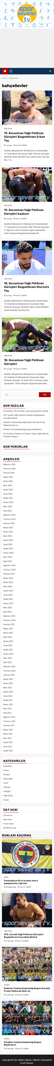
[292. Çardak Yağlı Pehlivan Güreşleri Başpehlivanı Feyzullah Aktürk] (27, 910)
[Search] (50, 71)
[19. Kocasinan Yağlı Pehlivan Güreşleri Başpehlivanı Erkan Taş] (27, 108)
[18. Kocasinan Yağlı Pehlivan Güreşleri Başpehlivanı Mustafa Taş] (27, 258)
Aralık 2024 (8, 548)
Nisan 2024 (8, 582)
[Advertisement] (27, 48)
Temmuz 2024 (9, 570)
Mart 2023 (7, 637)
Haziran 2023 (9, 624)
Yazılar (6, 800)
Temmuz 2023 (9, 620)
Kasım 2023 (8, 603)
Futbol (6, 770)
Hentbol (6, 774)
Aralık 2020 (8, 751)
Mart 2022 (7, 687)
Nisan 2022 (8, 683)
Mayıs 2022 (8, 679)
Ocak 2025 (7, 544)
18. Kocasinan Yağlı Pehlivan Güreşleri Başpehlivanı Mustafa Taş (26, 287)
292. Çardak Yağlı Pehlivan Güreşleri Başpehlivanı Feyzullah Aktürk (23, 935)
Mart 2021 (7, 738)
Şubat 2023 (8, 641)
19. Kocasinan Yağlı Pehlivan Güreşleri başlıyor (24, 211)
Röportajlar (8, 779)
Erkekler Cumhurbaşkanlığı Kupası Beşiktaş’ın (22, 429)
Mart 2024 (7, 586)
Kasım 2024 (8, 553)
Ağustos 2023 (9, 616)
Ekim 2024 (7, 557)
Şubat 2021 (8, 742)
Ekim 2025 (7, 506)
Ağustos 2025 (9, 515)
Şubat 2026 (8, 489)
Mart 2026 (7, 485)
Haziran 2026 (9, 473)
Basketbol (7, 766)
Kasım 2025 (8, 502)
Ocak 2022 (7, 696)
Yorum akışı (8, 824)
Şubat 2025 (8, 540)
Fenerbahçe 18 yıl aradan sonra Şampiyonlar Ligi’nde (25, 411)
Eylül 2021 (7, 713)
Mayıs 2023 (8, 629)
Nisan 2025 (8, 532)
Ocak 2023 (7, 645)
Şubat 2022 (8, 692)
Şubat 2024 (8, 591)
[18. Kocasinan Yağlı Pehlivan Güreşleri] (27, 335)
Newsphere (46, 1060)
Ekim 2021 (7, 708)
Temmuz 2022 (9, 671)
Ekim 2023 (7, 607)
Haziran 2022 (9, 675)
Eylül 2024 (7, 561)
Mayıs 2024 (8, 578)
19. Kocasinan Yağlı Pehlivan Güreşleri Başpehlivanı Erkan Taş (24, 136)
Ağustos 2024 (9, 565)
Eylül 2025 (7, 511)
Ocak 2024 (7, 595)
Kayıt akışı (7, 819)
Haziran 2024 (9, 574)
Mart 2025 (7, 536)
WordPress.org (9, 828)
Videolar (6, 787)
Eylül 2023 (7, 612)
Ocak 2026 (7, 494)
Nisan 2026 (8, 481)
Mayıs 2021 (8, 730)
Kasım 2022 (8, 654)
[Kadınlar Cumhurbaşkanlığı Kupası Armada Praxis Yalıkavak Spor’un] (27, 964)
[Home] (5, 71)
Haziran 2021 (9, 725)
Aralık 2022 (8, 650)
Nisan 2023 (8, 633)
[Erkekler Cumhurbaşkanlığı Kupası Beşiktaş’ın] (27, 1018)
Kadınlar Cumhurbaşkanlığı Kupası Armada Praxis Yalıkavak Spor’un (27, 989)
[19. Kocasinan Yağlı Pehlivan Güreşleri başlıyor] (27, 184)
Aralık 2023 (8, 599)
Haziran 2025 (9, 523)
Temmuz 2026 (9, 469)
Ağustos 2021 (9, 717)
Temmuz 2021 (9, 721)
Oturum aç (7, 815)
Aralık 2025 (8, 498)
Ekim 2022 (7, 658)
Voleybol (7, 791)
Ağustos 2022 (9, 666)
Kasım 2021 (8, 704)
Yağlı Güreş (8, 128)
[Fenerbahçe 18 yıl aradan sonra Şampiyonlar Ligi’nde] (27, 856)
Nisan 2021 (8, 734)
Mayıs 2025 (8, 527)
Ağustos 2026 (9, 464)
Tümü (5, 783)
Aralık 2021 (8, 700)
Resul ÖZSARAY (21, 145)
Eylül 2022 (7, 662)
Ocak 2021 (7, 746)
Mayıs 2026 (8, 477)
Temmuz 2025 (9, 519)
